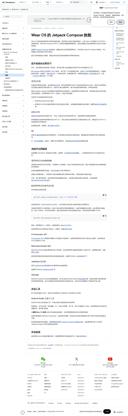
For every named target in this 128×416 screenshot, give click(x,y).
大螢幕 (63, 378)
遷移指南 (57, 322)
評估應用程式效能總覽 (71, 153)
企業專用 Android (32, 381)
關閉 (111, 22)
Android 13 (81, 390)
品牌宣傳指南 (42, 411)
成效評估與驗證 (100, 104)
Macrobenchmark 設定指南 (40, 180)
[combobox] (78, 2)
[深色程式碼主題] (103, 195)
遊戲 (45, 378)
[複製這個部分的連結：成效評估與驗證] (49, 149)
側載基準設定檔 (66, 229)
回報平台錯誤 (115, 378)
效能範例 (82, 256)
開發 (47, 2)
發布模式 (57, 171)
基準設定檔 (56, 85)
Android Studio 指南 (100, 378)
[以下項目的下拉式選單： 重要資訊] (27, 2)
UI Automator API (37, 238)
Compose (36, 71)
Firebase (68, 403)
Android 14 (81, 387)
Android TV (64, 390)
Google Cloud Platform (82, 403)
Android (29, 378)
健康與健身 (47, 384)
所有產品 (95, 403)
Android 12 (81, 393)
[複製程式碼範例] (106, 195)
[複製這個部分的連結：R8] (35, 131)
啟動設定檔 (35, 116)
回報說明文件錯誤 (116, 381)
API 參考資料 (98, 384)
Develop (5, 9)
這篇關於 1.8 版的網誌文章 (91, 74)
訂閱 (107, 411)
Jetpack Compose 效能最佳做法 (72, 322)
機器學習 (46, 381)
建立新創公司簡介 (54, 126)
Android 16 (81, 381)
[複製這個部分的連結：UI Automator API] (49, 234)
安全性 (29, 384)
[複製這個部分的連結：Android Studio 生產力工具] (56, 299)
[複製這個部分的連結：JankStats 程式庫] (48, 262)
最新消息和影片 (81, 336)
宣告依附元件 (50, 74)
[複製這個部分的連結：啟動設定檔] (41, 112)
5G (45, 393)
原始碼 (29, 387)
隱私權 (46, 390)
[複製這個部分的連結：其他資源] (42, 332)
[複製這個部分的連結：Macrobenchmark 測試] (53, 246)
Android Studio (115, 2)
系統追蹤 (82, 279)
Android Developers (36, 28)
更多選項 (59, 2)
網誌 (28, 393)
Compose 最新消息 (39, 76)
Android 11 (81, 396)
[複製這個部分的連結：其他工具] (42, 289)
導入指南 (36, 252)
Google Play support (117, 384)
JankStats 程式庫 (40, 266)
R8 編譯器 (38, 135)
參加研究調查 (115, 387)
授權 (34, 411)
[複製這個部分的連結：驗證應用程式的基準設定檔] (56, 186)
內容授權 (50, 345)
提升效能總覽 (38, 141)
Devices (15, 9)
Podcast (29, 396)
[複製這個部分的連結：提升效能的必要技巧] (53, 64)
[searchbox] (12, 16)
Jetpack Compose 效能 (44, 50)
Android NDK (98, 390)
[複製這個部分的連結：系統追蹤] (41, 275)
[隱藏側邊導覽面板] (22, 413)
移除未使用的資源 (74, 141)
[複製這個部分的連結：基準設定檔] (42, 81)
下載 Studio (97, 387)
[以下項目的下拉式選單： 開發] (51, 2)
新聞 (28, 390)
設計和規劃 (35, 2)
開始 (120, 22)
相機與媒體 (47, 387)
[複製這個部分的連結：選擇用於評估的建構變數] (54, 161)
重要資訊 (22, 2)
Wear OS (24, 9)
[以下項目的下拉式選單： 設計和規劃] (41, 2)
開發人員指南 (98, 381)
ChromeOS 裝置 (66, 384)
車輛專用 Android (66, 387)
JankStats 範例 (48, 269)
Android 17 (81, 378)
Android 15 (81, 384)
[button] (11, 28)
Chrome (59, 403)
